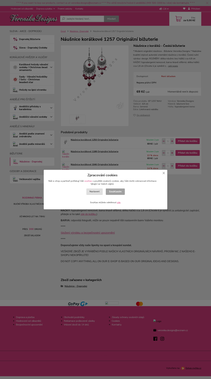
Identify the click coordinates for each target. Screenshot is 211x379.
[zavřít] (164, 173)
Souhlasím (115, 191)
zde (118, 202)
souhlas (88, 181)
